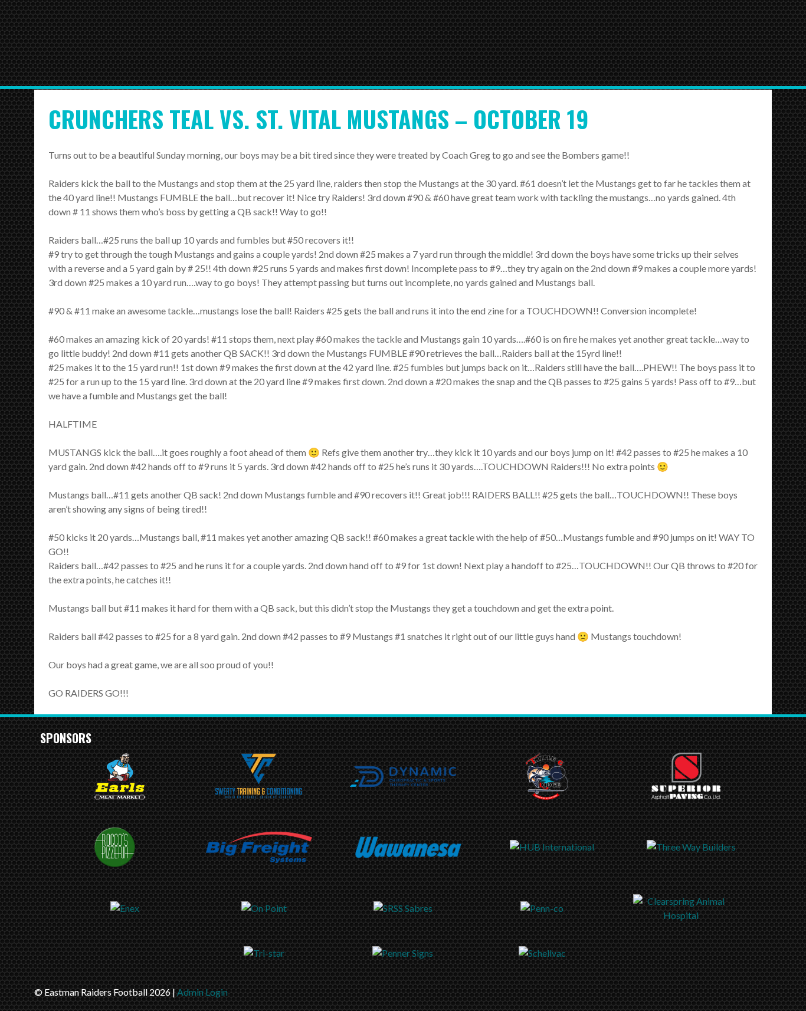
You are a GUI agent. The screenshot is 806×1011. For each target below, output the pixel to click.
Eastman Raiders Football (234, 51)
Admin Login (202, 991)
